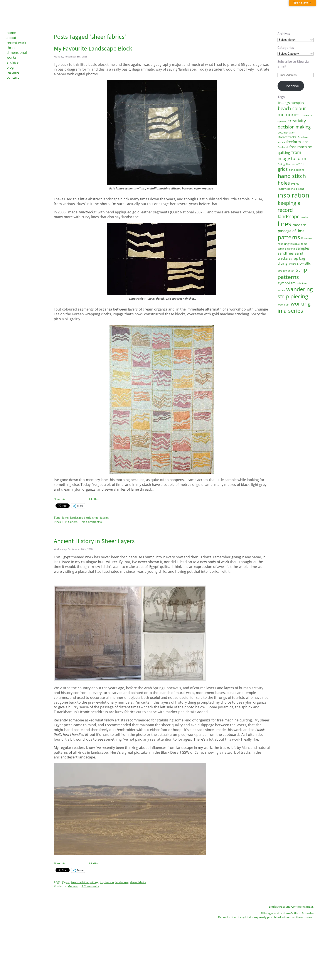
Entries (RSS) (277, 906)
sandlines (286, 253)
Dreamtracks (287, 137)
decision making (294, 127)
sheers (292, 263)
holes (284, 182)
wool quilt (283, 304)
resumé (13, 72)
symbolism (287, 282)
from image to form (292, 155)
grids (283, 169)
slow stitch (305, 263)
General (73, 522)
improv (295, 183)
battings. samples (291, 102)
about (11, 37)
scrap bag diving (291, 261)
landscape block (80, 518)
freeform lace (297, 141)
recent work (16, 42)
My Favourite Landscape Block (93, 48)
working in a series (294, 307)
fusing (281, 164)
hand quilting (296, 169)
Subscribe (291, 86)
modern (299, 224)
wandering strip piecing (295, 292)
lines (284, 224)
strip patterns (292, 273)
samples (303, 248)
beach (284, 108)
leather (305, 217)
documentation (286, 132)
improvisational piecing (291, 188)
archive (13, 62)
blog (10, 67)
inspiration (293, 195)
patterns (289, 237)
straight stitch (286, 270)
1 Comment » (90, 886)
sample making (286, 248)
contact (13, 77)
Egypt (66, 882)
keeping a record (289, 206)
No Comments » (92, 522)
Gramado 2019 (295, 164)
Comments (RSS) (302, 906)
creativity (297, 121)
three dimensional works (17, 52)
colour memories (292, 111)
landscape (289, 216)
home (11, 32)
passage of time (291, 230)
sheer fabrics (138, 882)
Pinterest (306, 238)
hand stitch (292, 175)
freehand (283, 147)
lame (65, 518)
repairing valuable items (292, 244)
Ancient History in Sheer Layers (94, 541)
